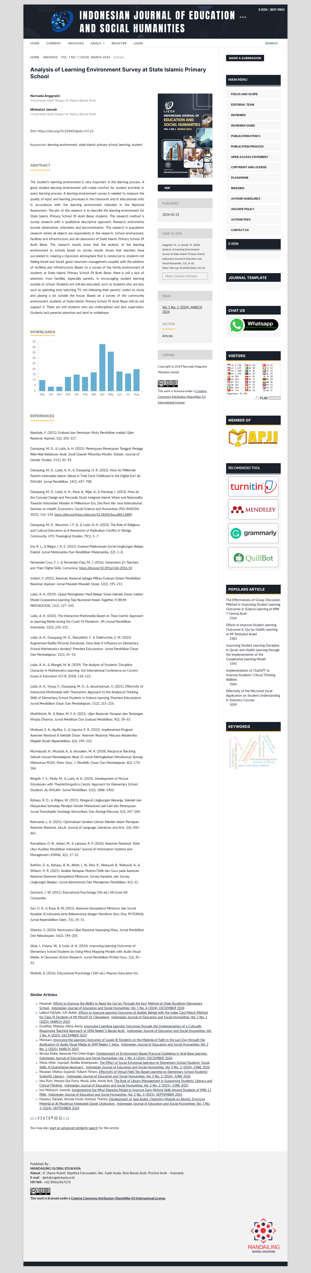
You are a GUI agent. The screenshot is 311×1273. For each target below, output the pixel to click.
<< (32, 1118)
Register (119, 43)
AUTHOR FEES (241, 219)
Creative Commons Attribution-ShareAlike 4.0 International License (182, 397)
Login (138, 43)
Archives (76, 43)
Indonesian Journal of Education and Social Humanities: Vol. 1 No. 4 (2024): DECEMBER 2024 (117, 1008)
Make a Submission (245, 58)
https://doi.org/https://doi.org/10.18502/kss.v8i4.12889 (93, 514)
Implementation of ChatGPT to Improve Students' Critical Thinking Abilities (250, 675)
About (96, 43)
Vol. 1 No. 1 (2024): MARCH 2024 (85, 57)
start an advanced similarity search (74, 1128)
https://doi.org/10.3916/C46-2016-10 (105, 568)
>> (67, 1118)
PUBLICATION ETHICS (245, 136)
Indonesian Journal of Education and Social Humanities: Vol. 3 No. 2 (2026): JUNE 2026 (148, 1067)
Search (271, 43)
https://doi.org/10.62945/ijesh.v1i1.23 (66, 131)
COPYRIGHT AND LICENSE (249, 167)
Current (53, 43)
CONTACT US (240, 230)
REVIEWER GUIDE (243, 125)
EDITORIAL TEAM (242, 104)
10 (56, 1118)
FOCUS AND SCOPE (244, 94)
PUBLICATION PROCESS (247, 146)
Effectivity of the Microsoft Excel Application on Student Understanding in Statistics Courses (253, 696)
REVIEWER (238, 115)
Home (34, 43)
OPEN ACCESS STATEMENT (249, 157)
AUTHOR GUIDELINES (245, 198)
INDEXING (237, 188)
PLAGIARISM (239, 177)
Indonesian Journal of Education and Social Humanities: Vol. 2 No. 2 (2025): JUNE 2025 (126, 1085)
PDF (167, 188)
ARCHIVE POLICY (242, 209)
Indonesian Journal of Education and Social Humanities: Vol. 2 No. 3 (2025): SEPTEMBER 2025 (115, 1094)
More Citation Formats (181, 276)
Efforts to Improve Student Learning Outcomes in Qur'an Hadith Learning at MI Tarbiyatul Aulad (252, 630)
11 (60, 1118)
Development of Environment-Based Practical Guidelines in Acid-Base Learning (151, 1053)
